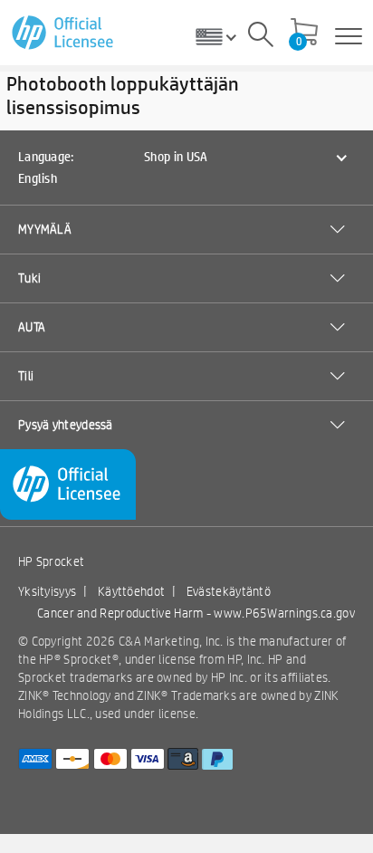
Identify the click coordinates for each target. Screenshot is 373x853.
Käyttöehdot (131, 591)
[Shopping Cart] (304, 33)
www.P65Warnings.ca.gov (284, 613)
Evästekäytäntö (228, 591)
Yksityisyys (47, 591)
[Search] (260, 37)
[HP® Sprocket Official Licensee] (64, 33)
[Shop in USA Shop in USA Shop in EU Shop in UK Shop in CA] (222, 36)
